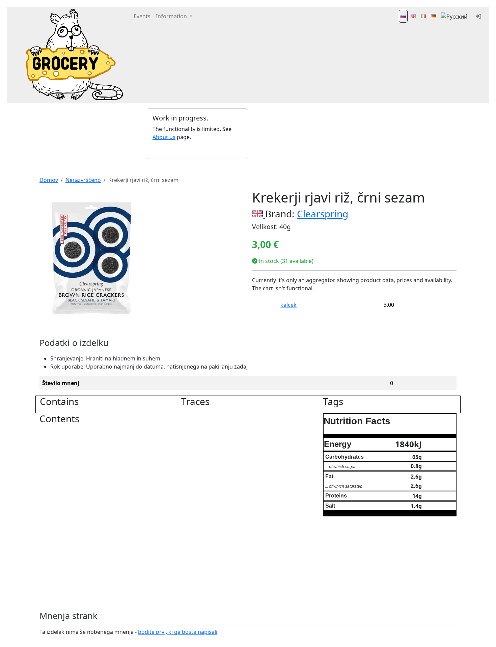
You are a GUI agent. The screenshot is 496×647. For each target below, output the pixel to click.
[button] (154, 133)
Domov (48, 180)
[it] (423, 16)
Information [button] (172, 16)
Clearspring (322, 213)
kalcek (288, 304)
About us (164, 137)
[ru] (454, 16)
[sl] (403, 16)
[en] (413, 16)
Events (142, 16)
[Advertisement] (298, 133)
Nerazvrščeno (83, 180)
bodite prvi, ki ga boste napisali (177, 632)
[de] (433, 16)
